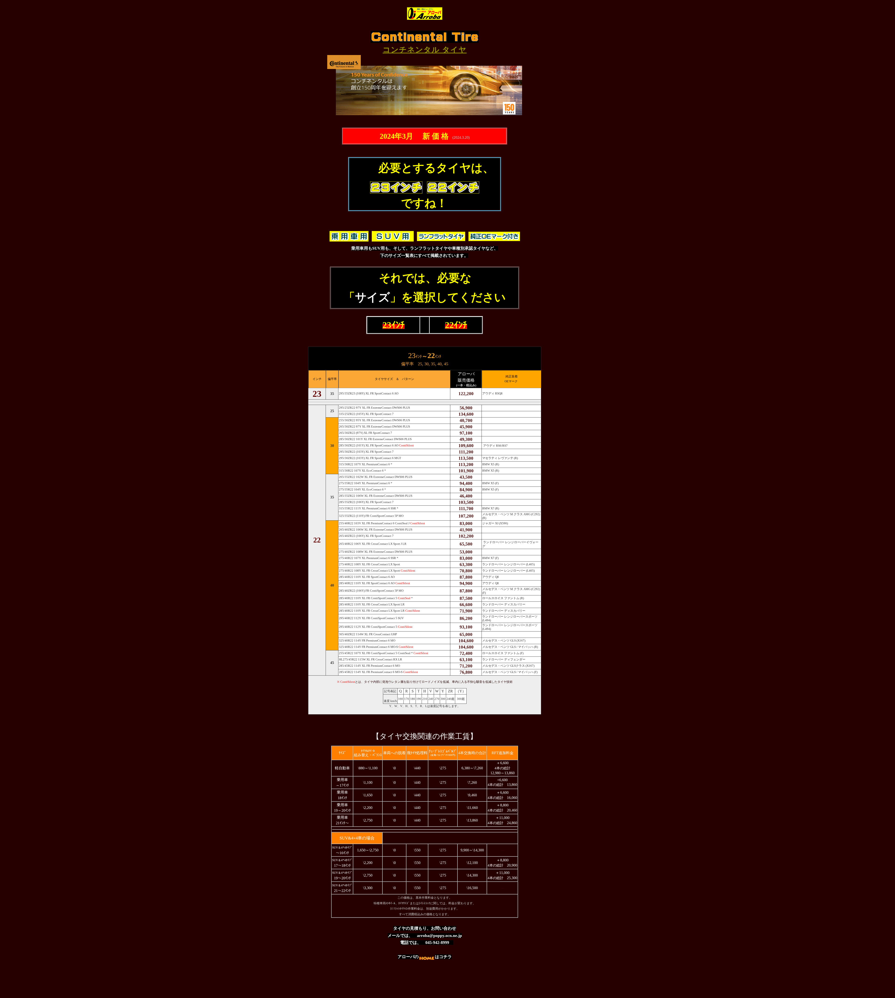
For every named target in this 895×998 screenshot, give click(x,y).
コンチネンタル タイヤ (425, 49)
